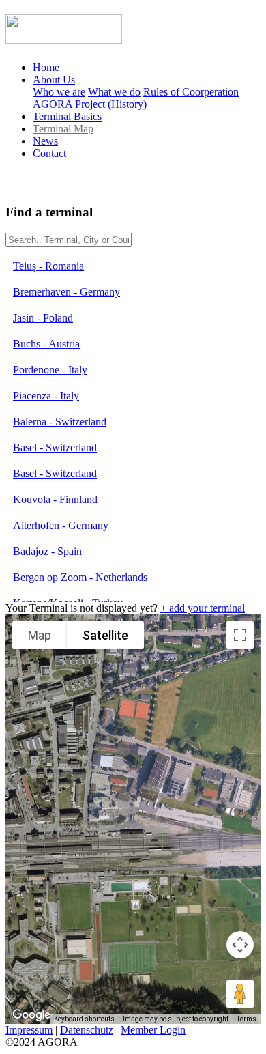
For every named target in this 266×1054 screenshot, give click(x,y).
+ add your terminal (202, 608)
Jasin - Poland (43, 318)
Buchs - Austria (46, 344)
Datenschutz (86, 1030)
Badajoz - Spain (47, 551)
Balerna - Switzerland (59, 421)
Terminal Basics (67, 116)
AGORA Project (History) (90, 104)
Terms (246, 1019)
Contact (49, 153)
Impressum (29, 1030)
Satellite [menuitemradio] (105, 635)
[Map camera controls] (240, 944)
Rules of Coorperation (191, 92)
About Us (54, 79)
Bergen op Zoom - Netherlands (80, 577)
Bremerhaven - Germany (66, 292)
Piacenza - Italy (46, 395)
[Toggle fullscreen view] (240, 635)
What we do (114, 92)
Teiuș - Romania (48, 266)
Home (46, 67)
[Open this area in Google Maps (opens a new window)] (31, 1015)
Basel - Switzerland (55, 447)
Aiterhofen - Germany (60, 525)
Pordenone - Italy (50, 369)
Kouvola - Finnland (55, 499)
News (45, 141)
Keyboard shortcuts (84, 1019)
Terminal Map (63, 128)
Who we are (59, 92)
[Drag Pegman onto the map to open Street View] (240, 994)
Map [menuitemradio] (39, 635)
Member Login (153, 1030)
